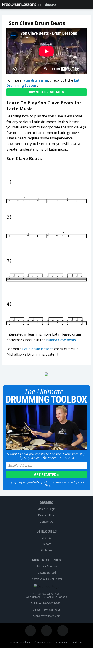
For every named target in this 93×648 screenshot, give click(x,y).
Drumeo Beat (46, 515)
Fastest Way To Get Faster (46, 578)
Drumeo (46, 502)
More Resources (46, 560)
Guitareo (46, 550)
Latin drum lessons (37, 348)
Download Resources (46, 92)
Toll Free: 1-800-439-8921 (46, 603)
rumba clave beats (61, 339)
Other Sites (47, 531)
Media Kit (77, 642)
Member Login (46, 509)
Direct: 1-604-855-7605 (47, 609)
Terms (51, 642)
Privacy (63, 642)
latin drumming (35, 80)
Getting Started (46, 572)
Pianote (46, 544)
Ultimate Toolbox (46, 566)
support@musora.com (47, 615)
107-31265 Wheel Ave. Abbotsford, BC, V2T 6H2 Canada (46, 596)
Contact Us (46, 521)
